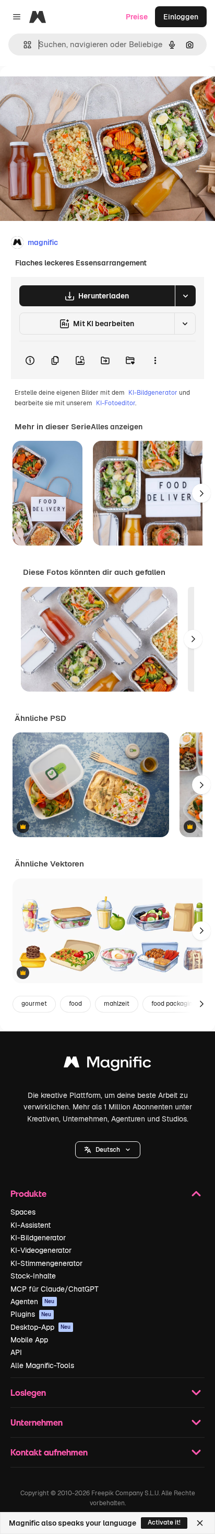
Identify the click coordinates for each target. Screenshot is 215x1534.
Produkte (28, 1193)
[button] (107, 1149)
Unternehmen (36, 1422)
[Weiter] (201, 493)
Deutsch (107, 1150)
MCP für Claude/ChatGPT (54, 1289)
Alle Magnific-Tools (42, 1365)
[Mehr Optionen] (155, 360)
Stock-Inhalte (33, 1276)
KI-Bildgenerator (152, 392)
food (75, 1003)
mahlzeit (116, 1003)
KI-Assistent (30, 1225)
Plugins (31, 1314)
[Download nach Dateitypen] (185, 295)
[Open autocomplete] (23, 45)
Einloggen (180, 16)
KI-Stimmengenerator (46, 1263)
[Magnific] (107, 1065)
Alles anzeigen (116, 426)
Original (66, 90)
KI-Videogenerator (40, 1250)
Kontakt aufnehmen (49, 1452)
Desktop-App (40, 1327)
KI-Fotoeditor (115, 403)
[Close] (200, 1523)
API (16, 1352)
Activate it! (164, 1522)
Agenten (32, 1301)
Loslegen (28, 1392)
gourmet (34, 1003)
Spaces (22, 1212)
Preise (137, 16)
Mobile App (29, 1339)
